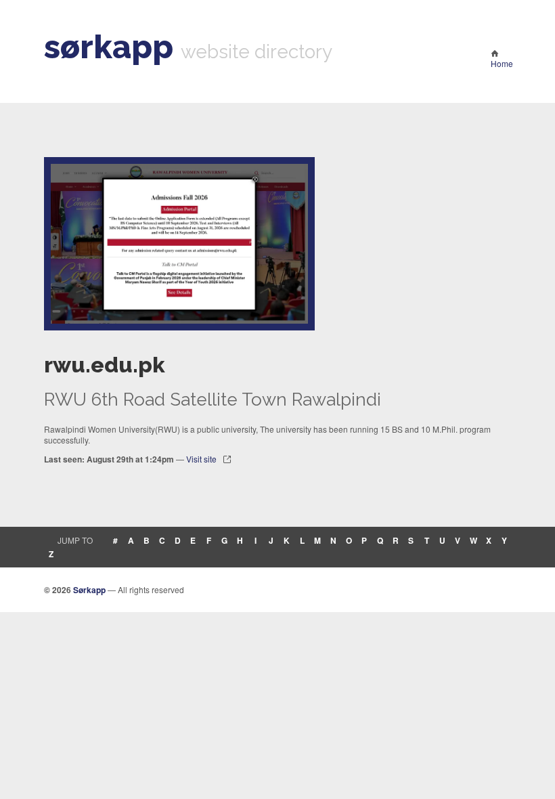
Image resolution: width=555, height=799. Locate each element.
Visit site (201, 459)
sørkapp (108, 47)
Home (502, 63)
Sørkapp (89, 590)
